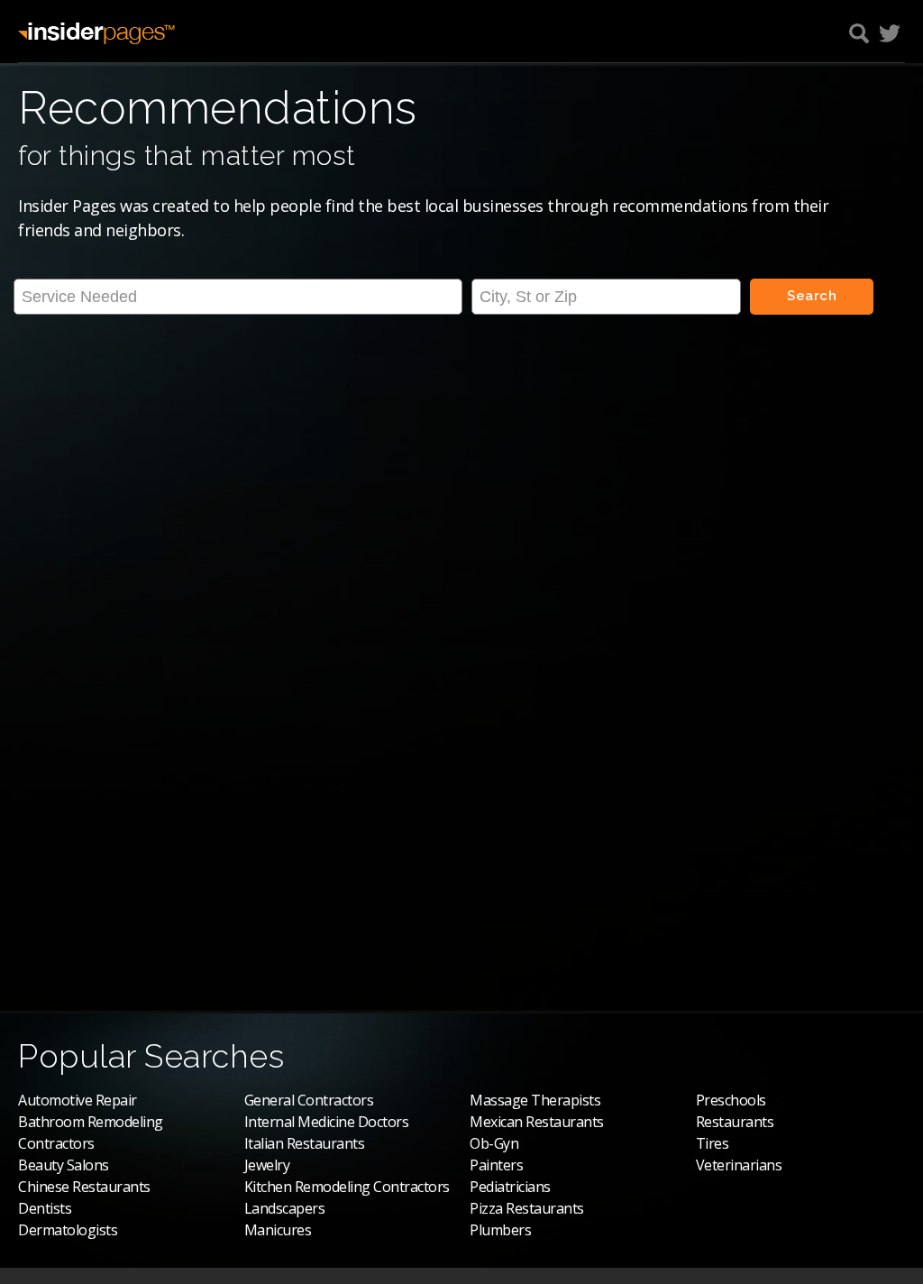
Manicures (278, 1230)
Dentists (44, 1208)
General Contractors (309, 1100)
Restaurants (735, 1122)
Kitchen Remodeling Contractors (347, 1187)
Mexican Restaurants (537, 1122)
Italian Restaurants (304, 1143)
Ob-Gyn (494, 1143)
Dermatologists (67, 1230)
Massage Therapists (535, 1100)
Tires (712, 1143)
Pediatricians (510, 1187)
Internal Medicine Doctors (326, 1122)
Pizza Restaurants (527, 1208)
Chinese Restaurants (84, 1187)
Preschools (731, 1100)
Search (811, 296)
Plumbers (500, 1230)
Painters (496, 1165)
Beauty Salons (63, 1165)
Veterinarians (739, 1165)
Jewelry (267, 1165)
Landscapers (284, 1208)
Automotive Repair (77, 1100)
